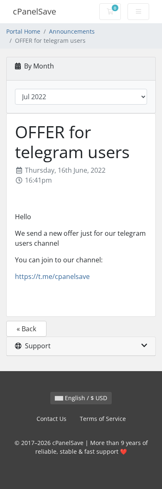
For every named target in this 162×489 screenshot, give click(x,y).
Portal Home (23, 31)
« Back (26, 328)
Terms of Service (103, 419)
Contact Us (51, 419)
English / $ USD (85, 398)
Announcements (72, 31)
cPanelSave (34, 11)
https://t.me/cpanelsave (52, 276)
